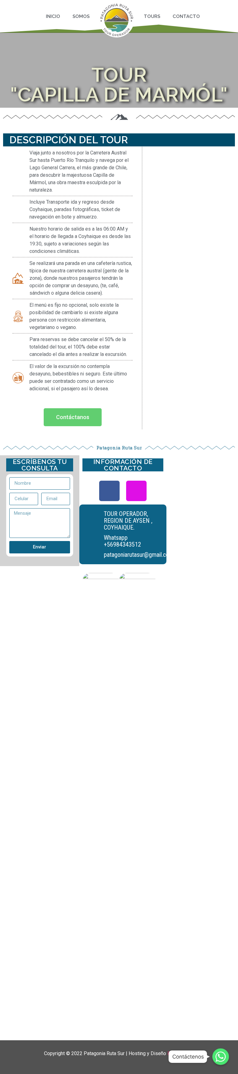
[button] (73, 417)
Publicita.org (180, 1053)
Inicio (53, 16)
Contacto (186, 16)
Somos (81, 16)
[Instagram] (136, 491)
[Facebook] (109, 491)
